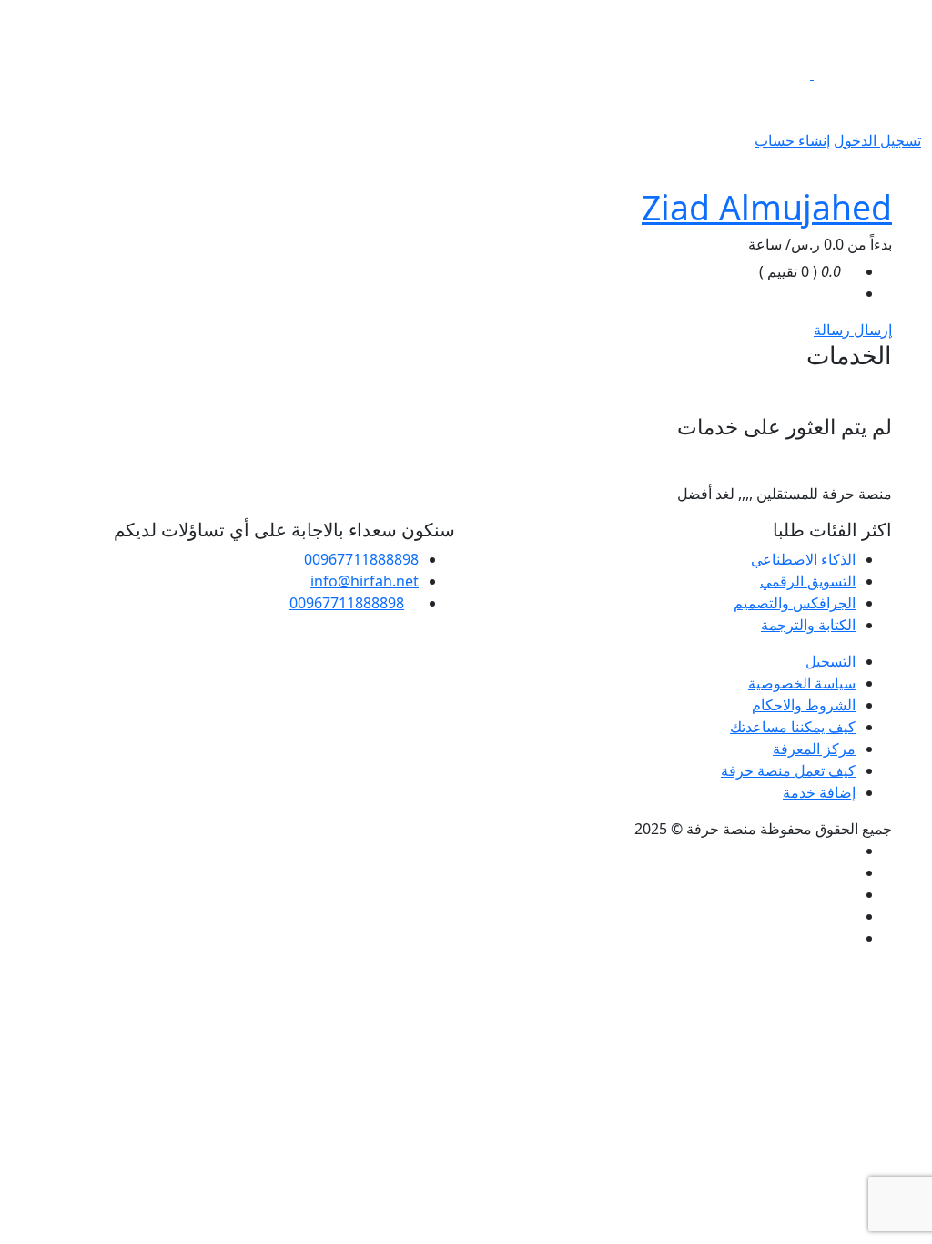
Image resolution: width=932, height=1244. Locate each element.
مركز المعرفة (814, 749)
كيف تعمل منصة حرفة (788, 770)
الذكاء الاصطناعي (803, 559)
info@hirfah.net (364, 581)
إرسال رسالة (853, 330)
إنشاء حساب (792, 140)
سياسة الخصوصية (802, 683)
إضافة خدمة (819, 792)
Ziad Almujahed (767, 207)
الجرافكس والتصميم (795, 603)
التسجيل (830, 661)
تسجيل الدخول (877, 140)
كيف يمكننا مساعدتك (793, 727)
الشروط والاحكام (804, 705)
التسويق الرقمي (808, 581)
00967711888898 (361, 559)
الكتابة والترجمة (808, 625)
